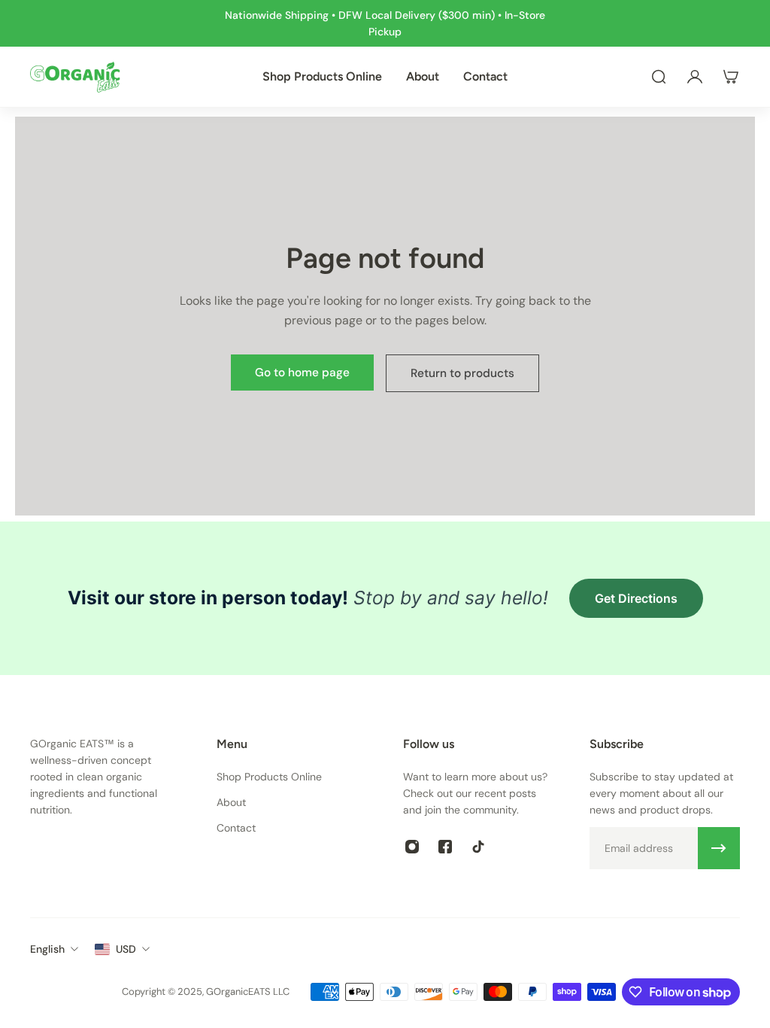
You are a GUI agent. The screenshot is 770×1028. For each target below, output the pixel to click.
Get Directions (636, 598)
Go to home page (302, 372)
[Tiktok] (478, 846)
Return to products (462, 373)
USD (126, 949)
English (47, 949)
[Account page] (695, 76)
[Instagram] (412, 846)
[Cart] (731, 76)
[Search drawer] (659, 76)
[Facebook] (445, 846)
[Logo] (75, 76)
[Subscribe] (719, 848)
